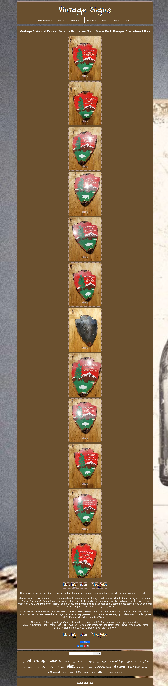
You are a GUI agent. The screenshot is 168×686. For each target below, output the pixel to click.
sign (71, 666)
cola (24, 668)
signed (26, 661)
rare (66, 661)
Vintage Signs (85, 682)
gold (78, 671)
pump (54, 666)
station (119, 666)
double (65, 672)
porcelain (102, 666)
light (104, 661)
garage (118, 672)
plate (146, 661)
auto (71, 672)
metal (102, 671)
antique (81, 667)
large (30, 667)
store (111, 672)
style (98, 662)
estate (93, 672)
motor (81, 661)
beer (62, 667)
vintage (41, 660)
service (134, 666)
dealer (37, 667)
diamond (137, 662)
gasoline (54, 671)
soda (90, 667)
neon (144, 667)
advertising (116, 661)
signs (128, 661)
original (55, 661)
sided (44, 667)
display (90, 661)
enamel (86, 672)
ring (73, 662)
